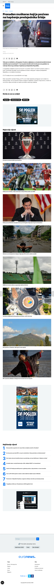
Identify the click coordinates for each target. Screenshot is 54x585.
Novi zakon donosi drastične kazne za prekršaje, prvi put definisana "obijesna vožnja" (26, 458)
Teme (8, 561)
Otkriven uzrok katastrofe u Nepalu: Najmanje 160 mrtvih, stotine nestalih (19, 253)
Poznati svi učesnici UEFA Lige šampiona (12, 160)
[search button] (9, 2)
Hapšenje (6, 99)
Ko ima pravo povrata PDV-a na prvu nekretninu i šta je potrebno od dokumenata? (25, 453)
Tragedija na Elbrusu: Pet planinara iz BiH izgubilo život (19, 484)
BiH (5, 1)
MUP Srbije (25, 99)
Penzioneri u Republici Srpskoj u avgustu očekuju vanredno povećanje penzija (25, 478)
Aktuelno (11, 11)
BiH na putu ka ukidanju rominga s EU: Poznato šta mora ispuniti (17, 378)
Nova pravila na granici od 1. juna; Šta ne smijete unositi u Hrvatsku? (22, 447)
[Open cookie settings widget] (2, 582)
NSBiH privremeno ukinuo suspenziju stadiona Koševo (15, 285)
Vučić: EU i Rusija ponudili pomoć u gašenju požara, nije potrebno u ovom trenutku (26, 468)
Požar (28, 547)
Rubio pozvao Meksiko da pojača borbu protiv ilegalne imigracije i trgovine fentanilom (22, 222)
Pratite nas (22, 576)
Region (6, 11)
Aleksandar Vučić (15, 99)
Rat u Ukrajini (36, 547)
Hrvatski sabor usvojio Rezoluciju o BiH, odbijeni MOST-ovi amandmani (23, 463)
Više (36, 561)
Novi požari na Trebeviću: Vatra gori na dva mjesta (14, 347)
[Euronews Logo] (7, 5)
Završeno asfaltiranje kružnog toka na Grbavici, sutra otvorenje (17, 316)
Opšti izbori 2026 (19, 547)
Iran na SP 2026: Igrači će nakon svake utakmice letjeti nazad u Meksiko (23, 473)
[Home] (3, 11)
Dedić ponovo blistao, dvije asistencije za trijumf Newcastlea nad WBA (19, 191)
